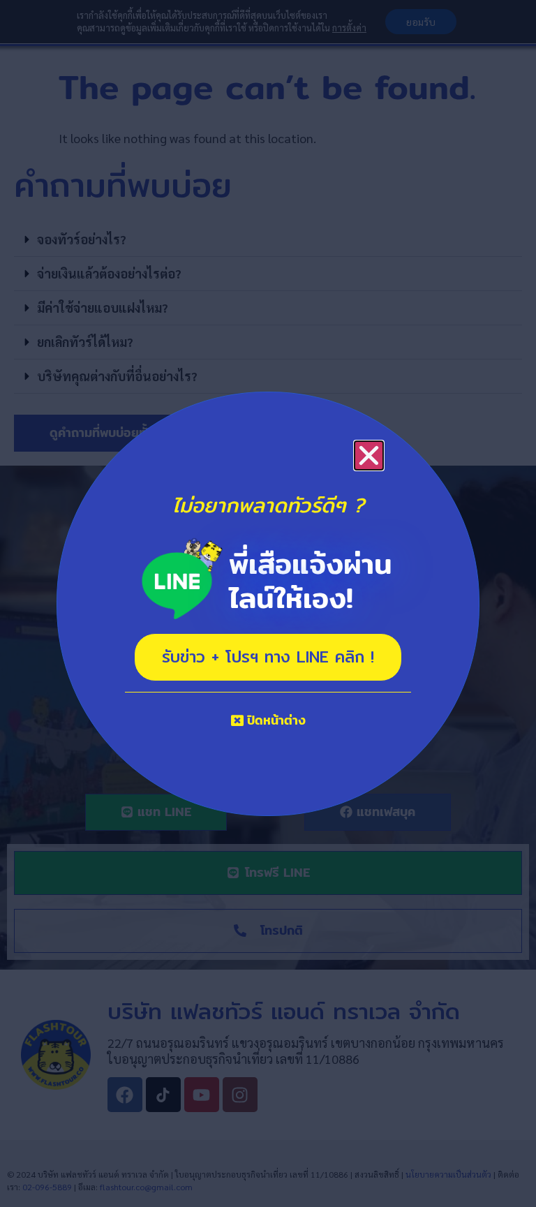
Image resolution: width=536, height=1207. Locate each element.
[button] (368, 455)
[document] (268, 603)
